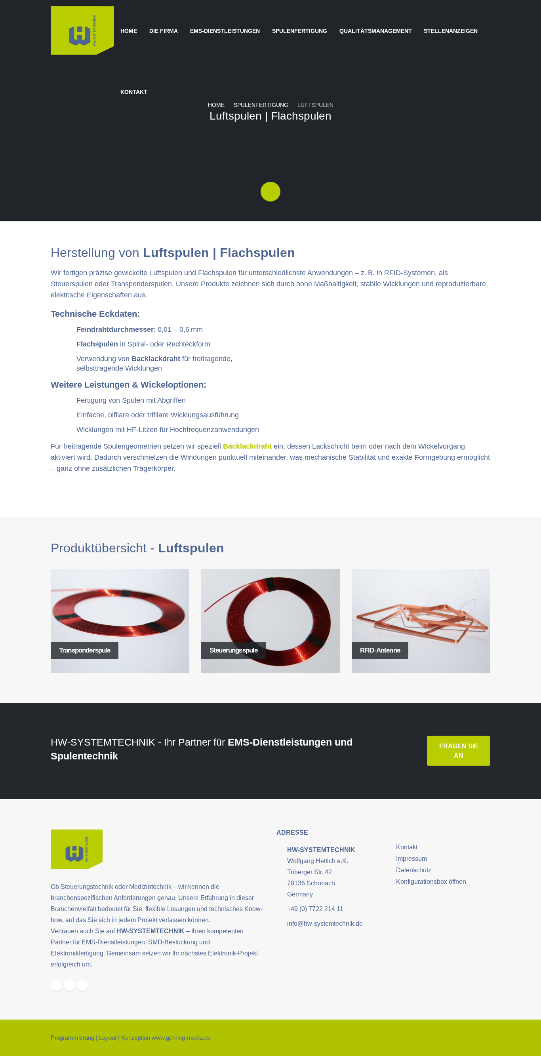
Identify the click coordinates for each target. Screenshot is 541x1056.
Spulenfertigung (299, 31)
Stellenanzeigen (451, 31)
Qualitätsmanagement (375, 31)
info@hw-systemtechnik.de (325, 923)
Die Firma (163, 31)
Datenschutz (413, 869)
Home (128, 31)
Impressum (411, 858)
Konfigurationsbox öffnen (431, 881)
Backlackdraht (248, 446)
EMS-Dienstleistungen (225, 31)
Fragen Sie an (458, 750)
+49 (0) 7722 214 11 (315, 908)
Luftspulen (315, 105)
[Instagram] (69, 985)
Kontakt (133, 92)
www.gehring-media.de (181, 1038)
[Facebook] (56, 985)
